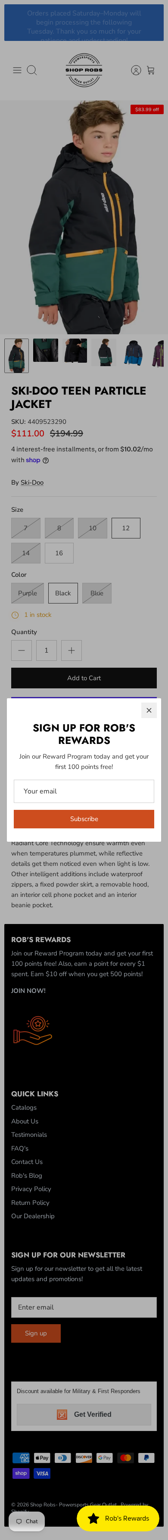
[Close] (149, 710)
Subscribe (84, 819)
